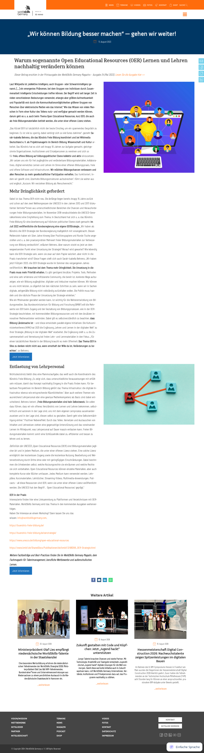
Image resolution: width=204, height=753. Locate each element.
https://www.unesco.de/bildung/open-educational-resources (39, 540)
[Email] (99, 580)
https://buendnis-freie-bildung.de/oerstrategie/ (33, 532)
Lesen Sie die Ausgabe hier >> (130, 74)
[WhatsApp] (111, 580)
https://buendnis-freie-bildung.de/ (27, 525)
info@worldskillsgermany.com (32, 517)
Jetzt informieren (20, 356)
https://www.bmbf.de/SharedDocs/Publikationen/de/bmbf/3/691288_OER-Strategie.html (52, 547)
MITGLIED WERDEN (170, 726)
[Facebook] (93, 580)
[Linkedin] (105, 580)
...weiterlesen (43, 684)
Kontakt (170, 719)
